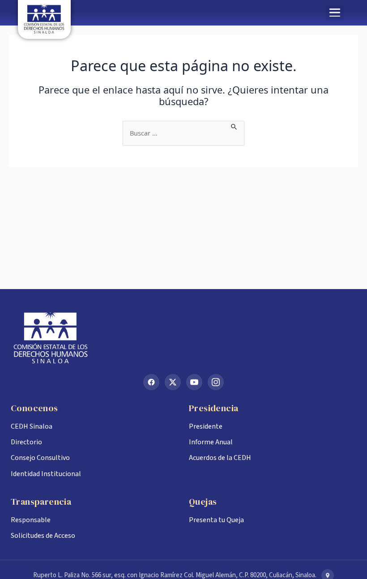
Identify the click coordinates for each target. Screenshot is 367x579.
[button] (335, 12)
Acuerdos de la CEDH (220, 458)
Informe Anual (211, 442)
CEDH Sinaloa (31, 426)
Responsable (31, 520)
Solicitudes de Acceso (43, 536)
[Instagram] (216, 382)
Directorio (26, 442)
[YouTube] (194, 382)
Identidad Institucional (46, 474)
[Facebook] (151, 382)
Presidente (205, 426)
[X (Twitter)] (173, 382)
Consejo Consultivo (40, 458)
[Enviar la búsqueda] (234, 126)
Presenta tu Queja (216, 520)
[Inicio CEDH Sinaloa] (183, 338)
